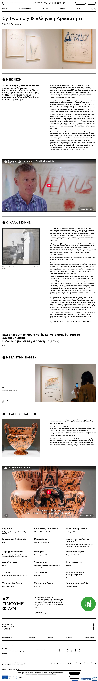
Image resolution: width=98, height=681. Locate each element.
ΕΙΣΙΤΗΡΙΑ (91, 3)
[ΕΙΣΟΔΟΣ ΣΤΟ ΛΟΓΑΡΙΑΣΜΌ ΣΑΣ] (92, 9)
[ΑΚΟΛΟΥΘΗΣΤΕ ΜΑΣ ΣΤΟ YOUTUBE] (75, 650)
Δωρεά (4, 653)
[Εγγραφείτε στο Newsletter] (59, 650)
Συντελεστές (92, 663)
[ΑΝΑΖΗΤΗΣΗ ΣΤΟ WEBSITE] (95, 9)
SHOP (78, 8)
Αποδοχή (74, 673)
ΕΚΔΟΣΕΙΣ (69, 637)
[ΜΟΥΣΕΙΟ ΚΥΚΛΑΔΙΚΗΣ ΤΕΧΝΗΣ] (49, 3)
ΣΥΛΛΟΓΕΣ (45, 8)
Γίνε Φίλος (5, 649)
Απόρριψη (74, 677)
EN (4, 3)
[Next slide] (7, 401)
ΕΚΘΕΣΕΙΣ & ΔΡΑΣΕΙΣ (25, 8)
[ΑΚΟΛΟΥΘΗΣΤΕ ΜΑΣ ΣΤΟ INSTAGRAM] (71, 650)
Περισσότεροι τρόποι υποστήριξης (13, 651)
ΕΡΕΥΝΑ (50, 637)
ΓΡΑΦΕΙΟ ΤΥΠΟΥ (89, 637)
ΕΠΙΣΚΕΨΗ (5, 8)
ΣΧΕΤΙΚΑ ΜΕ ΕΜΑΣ (7, 637)
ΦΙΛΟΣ (80, 3)
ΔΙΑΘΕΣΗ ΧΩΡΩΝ (30, 637)
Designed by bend (6, 669)
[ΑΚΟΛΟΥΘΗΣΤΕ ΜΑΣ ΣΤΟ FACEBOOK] (67, 650)
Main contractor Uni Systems (9, 668)
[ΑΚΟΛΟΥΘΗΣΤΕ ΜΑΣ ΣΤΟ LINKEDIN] (79, 650)
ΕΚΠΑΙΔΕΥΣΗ (62, 8)
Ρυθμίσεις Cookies (80, 663)
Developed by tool (16, 669)
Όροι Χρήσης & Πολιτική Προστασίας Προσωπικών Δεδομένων (41, 674)
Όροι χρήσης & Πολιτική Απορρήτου (61, 663)
